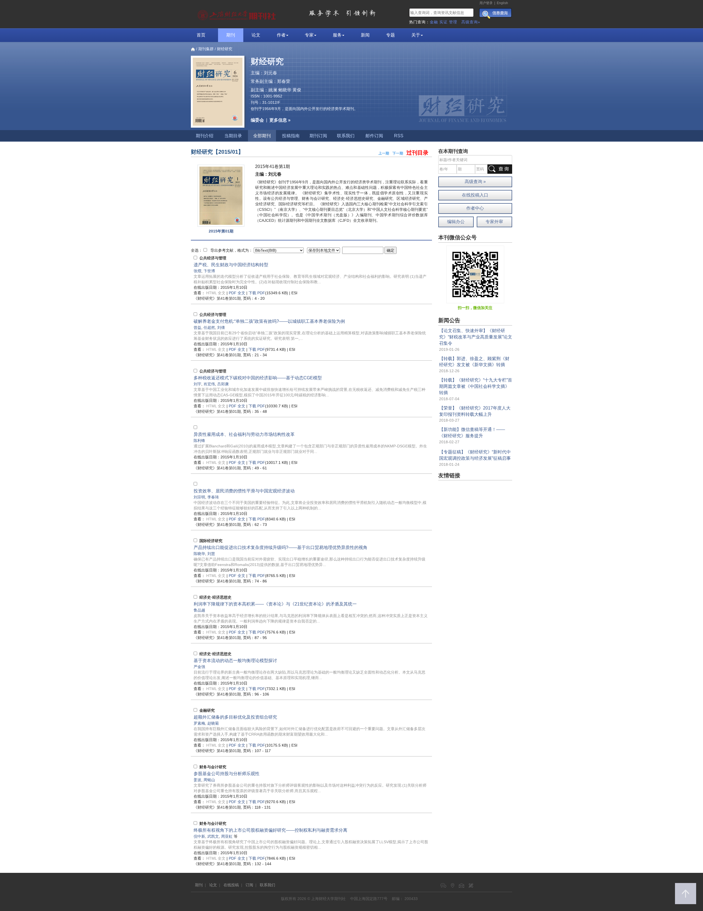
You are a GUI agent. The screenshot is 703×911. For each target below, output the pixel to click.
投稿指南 (291, 135)
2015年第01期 (221, 231)
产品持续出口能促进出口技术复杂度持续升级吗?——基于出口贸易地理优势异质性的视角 (280, 547)
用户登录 (486, 3)
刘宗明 (199, 497)
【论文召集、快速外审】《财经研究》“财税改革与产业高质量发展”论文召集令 (475, 337)
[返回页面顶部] (685, 893)
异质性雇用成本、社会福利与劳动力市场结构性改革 (244, 434)
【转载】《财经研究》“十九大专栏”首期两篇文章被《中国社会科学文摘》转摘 (475, 386)
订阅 (249, 885)
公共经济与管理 (212, 258)
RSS (398, 135)
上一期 (383, 153)
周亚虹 (227, 836)
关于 (415, 35)
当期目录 (233, 135)
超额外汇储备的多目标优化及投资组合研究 (235, 717)
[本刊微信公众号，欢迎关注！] (475, 274)
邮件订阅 (374, 135)
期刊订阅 (318, 135)
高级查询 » (475, 181)
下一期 (397, 153)
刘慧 (211, 553)
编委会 (257, 120)
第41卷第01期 (217, 298)
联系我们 (346, 135)
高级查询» (470, 22)
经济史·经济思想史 (215, 597)
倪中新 (199, 836)
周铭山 (209, 780)
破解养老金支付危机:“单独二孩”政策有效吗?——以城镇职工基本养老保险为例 (269, 321)
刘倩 (221, 327)
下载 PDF (257, 293)
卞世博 (209, 271)
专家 (309, 35)
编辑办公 (456, 221)
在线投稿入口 (475, 195)
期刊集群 (206, 49)
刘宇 (197, 384)
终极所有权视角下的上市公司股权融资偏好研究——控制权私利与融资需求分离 (270, 830)
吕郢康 (223, 384)
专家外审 (494, 221)
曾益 (197, 327)
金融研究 (207, 710)
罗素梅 (199, 723)
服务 (337, 35)
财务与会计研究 (212, 767)
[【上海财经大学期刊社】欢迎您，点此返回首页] (237, 14)
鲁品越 (199, 610)
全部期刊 (262, 135)
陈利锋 (199, 440)
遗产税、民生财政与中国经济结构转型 (231, 264)
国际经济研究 (210, 541)
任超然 (209, 327)
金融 (434, 22)
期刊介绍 (204, 135)
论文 (256, 35)
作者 (281, 35)
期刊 (230, 35)
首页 (201, 35)
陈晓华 (199, 553)
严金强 (199, 667)
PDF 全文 (237, 293)
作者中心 (475, 208)
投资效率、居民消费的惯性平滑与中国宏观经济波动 (244, 491)
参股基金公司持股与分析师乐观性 (227, 773)
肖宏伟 (209, 384)
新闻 (365, 35)
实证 (443, 22)
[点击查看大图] (221, 196)
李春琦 (213, 497)
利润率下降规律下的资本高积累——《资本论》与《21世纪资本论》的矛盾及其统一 (275, 604)
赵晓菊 (213, 723)
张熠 (197, 271)
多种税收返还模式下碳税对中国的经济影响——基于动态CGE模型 (258, 377)
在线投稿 (231, 885)
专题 (390, 35)
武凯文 (213, 836)
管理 (453, 22)
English (502, 3)
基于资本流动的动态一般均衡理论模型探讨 (235, 660)
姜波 (197, 780)
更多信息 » (280, 120)
